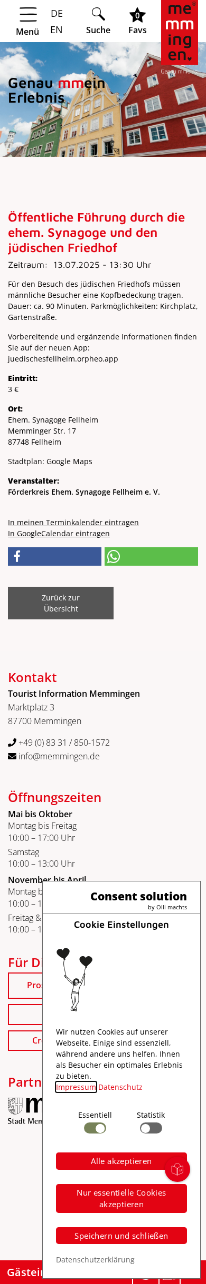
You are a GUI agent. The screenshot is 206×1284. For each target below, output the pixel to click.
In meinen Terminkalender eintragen (73, 522)
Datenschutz (120, 1087)
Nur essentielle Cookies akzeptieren (121, 1198)
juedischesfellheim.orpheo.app (63, 359)
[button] (54, 556)
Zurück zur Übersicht (61, 603)
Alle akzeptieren (121, 1161)
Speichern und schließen (121, 1235)
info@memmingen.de (58, 756)
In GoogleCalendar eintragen (59, 533)
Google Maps (69, 461)
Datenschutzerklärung (95, 1260)
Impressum (76, 1087)
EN (55, 29)
